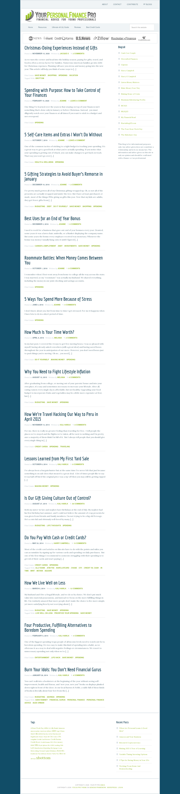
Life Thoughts (54, 525)
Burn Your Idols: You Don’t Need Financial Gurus (62, 669)
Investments (70, 246)
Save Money (40, 75)
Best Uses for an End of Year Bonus (52, 218)
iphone (45, 745)
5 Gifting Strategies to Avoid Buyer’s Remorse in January (63, 176)
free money (58, 742)
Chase (74, 568)
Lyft (32, 748)
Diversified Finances (129, 59)
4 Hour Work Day (37, 728)
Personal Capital (44, 751)
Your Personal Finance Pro (60, 16)
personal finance (76, 700)
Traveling (65, 446)
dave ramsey (41, 700)
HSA (36, 745)
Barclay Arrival (48, 734)
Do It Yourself (60, 206)
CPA (59, 737)
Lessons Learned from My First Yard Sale (56, 458)
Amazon (61, 728)
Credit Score (35, 742)
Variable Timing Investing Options (133, 754)
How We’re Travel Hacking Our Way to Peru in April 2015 (61, 416)
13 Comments (80, 543)
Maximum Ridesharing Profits (133, 100)
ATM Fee (50, 568)
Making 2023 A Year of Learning (132, 748)
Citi (80, 568)
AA (49, 728)
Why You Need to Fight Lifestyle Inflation (57, 371)
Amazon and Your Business (130, 737)
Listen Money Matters (130, 82)
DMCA (103, 785)
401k (46, 728)
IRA (49, 745)
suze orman (38, 702)
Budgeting (40, 206)
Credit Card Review (43, 739)
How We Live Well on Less (44, 582)
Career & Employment (45, 246)
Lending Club (58, 745)
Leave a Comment (78, 100)
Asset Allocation (37, 734)
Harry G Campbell (128, 76)
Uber (61, 754)
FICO (52, 742)
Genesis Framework (98, 787)
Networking (35, 751)
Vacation (73, 75)
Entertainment (42, 657)
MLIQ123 (124, 111)
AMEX (54, 731)
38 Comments (78, 503)
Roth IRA (60, 751)
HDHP (32, 745)
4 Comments (70, 304)
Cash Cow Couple (128, 53)
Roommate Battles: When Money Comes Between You (63, 260)
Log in (120, 787)
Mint (32, 570)
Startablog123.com (128, 123)
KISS (52, 745)
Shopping (52, 75)
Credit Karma (56, 739)
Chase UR (46, 737)
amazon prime (35, 731)
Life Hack (55, 657)
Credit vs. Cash (91, 568)
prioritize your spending (66, 613)
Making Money (58, 359)
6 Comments (75, 224)
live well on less (44, 613)
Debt (49, 206)
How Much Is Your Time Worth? (49, 332)
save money (86, 613)
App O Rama (60, 731)
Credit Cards (41, 446)
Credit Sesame (45, 742)
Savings (50, 697)
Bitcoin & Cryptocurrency (129, 743)
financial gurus (57, 700)
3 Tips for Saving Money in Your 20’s (134, 760)
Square (48, 570)
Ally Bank (40, 568)
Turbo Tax (55, 754)
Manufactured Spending (42, 748)
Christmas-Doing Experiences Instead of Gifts (60, 48)
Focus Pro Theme (79, 787)
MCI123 (124, 106)
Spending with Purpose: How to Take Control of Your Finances (62, 92)
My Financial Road (128, 117)
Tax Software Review (45, 754)
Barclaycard (62, 568)
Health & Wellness (44, 162)
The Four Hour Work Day (131, 129)
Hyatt (40, 745)
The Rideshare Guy (129, 135)
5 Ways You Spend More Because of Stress (58, 299)
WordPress (112, 787)
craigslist (33, 739)
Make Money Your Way (130, 88)
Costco (55, 737)
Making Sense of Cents (130, 94)
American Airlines (45, 731)
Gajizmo (124, 65)
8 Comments (74, 268)
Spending (63, 75)
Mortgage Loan (56, 748)
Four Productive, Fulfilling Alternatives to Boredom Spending (58, 627)
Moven (40, 570)
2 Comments (78, 53)
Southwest (34, 754)
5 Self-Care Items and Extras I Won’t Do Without (63, 134)
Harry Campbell (127, 71)
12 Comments (76, 588)
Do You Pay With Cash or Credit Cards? (55, 537)
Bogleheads (34, 737)
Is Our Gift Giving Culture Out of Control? (57, 498)
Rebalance (53, 751)
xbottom (39, 78)
